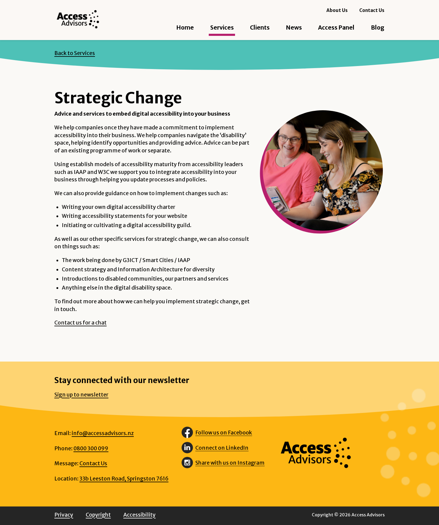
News (294, 27)
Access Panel (336, 27)
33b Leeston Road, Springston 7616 (123, 478)
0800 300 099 (90, 448)
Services (222, 27)
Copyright (98, 515)
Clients (260, 27)
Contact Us (371, 10)
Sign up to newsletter (81, 394)
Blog (377, 27)
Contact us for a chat (80, 322)
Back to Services (74, 53)
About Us (337, 10)
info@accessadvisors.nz (103, 433)
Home (185, 27)
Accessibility (139, 515)
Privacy (63, 515)
